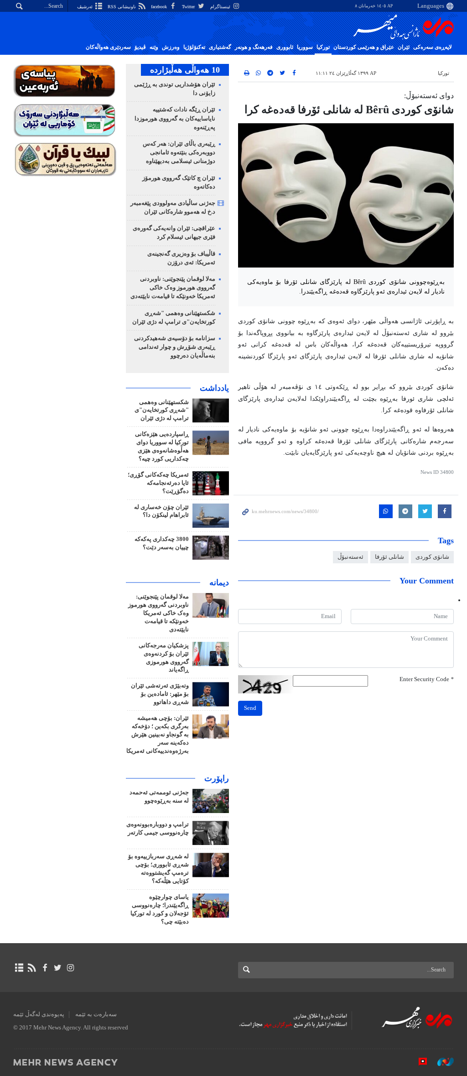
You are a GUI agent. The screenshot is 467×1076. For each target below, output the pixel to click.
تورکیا (323, 47)
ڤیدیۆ (140, 47)
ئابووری (284, 47)
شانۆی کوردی (432, 557)
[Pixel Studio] (418, 1062)
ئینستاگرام (221, 6)
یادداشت (214, 388)
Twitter (189, 6)
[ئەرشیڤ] (19, 967)
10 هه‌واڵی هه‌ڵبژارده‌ (185, 69)
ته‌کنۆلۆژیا (194, 47)
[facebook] (44, 967)
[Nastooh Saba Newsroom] (441, 1062)
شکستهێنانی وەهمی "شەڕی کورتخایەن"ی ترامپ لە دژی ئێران (162, 410)
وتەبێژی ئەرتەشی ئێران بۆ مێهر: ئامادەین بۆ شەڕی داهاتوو (160, 693)
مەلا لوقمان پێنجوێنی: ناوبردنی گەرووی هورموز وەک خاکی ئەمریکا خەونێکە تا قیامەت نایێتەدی (172, 287)
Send (250, 708)
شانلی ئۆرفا (389, 557)
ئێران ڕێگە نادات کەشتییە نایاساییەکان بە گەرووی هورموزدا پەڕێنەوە (175, 118)
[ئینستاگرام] (70, 967)
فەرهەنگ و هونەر (254, 47)
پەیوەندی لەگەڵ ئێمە (38, 1014)
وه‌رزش (171, 47)
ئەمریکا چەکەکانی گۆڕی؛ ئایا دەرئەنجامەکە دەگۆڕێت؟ (158, 483)
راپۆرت (216, 778)
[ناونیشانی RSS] (31, 967)
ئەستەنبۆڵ (350, 557)
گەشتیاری (220, 47)
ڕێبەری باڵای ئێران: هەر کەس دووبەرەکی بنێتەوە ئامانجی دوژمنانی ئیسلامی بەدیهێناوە (179, 152)
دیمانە (219, 582)
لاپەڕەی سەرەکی (432, 47)
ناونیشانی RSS (122, 6)
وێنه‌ (154, 47)
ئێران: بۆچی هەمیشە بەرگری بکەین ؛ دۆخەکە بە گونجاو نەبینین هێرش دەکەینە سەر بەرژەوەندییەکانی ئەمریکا (157, 734)
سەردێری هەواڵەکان (108, 47)
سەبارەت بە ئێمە (96, 1014)
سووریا (305, 47)
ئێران (404, 47)
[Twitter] (57, 967)
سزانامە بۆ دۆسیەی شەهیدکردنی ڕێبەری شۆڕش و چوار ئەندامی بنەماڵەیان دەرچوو (174, 347)
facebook (159, 6)
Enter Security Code (427, 679)
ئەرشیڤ (85, 6)
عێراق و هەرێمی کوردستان (363, 47)
